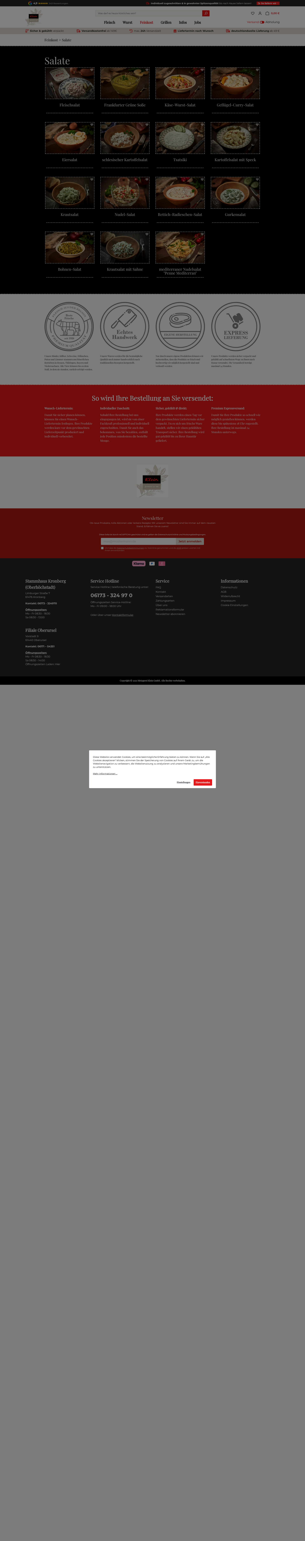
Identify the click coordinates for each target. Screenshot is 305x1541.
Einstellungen (183, 782)
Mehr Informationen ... (105, 773)
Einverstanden (203, 782)
